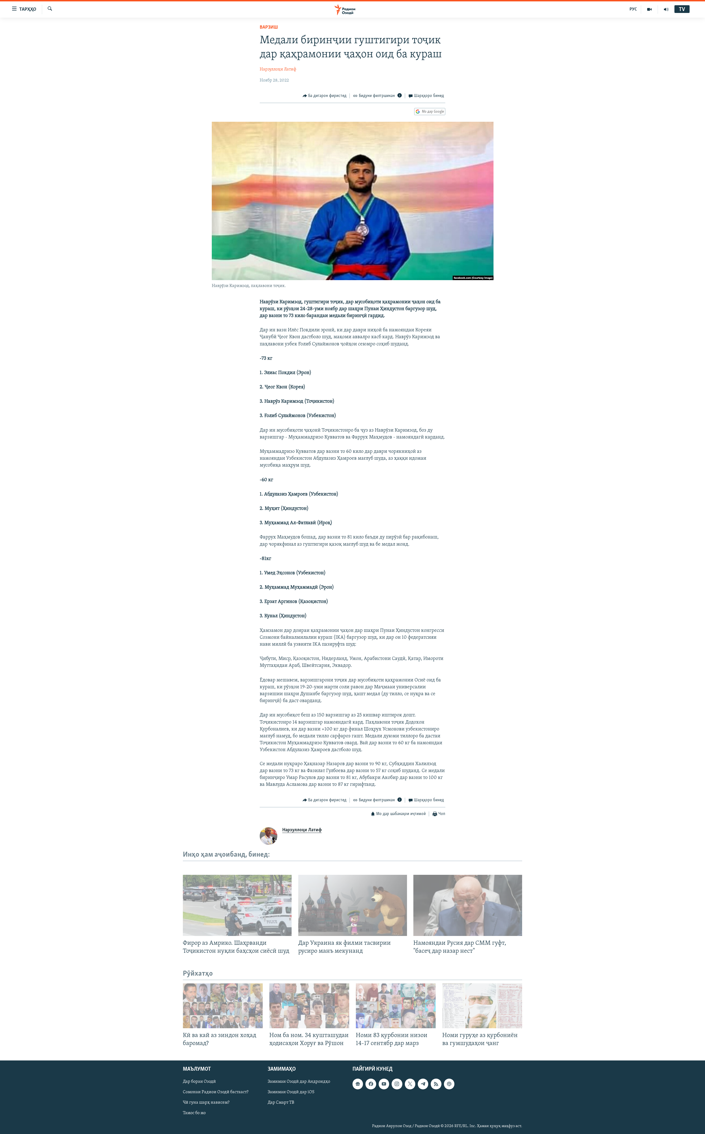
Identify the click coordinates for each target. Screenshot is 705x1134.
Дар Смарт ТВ (281, 1103)
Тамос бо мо (194, 1113)
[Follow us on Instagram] (397, 1084)
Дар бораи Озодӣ (199, 1082)
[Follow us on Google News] (357, 1084)
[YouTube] (649, 9)
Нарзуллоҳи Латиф (278, 69)
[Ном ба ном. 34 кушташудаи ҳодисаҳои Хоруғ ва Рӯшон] (309, 1005)
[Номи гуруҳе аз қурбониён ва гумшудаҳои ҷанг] (482, 1005)
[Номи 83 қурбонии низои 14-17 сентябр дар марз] (396, 1005)
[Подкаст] (449, 1084)
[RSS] (436, 1084)
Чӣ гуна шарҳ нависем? (206, 1103)
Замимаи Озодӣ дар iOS (291, 1092)
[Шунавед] (666, 9)
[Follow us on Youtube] (384, 1084)
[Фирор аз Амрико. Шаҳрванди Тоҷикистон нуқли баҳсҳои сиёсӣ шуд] (237, 905)
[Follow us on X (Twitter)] (410, 1084)
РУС (633, 9)
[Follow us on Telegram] (423, 1084)
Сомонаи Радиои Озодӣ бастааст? (215, 1092)
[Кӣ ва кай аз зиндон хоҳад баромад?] (223, 1005)
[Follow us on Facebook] (370, 1084)
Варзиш (269, 27)
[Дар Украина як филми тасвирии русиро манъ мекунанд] (352, 905)
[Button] (325, 95)
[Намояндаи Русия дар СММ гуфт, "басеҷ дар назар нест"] (467, 905)
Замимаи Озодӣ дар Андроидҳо (299, 1082)
